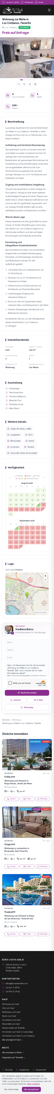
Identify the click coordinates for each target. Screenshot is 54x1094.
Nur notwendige (11, 1089)
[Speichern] (18, 84)
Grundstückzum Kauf (11, 1020)
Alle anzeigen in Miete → (13, 1052)
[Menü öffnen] (49, 10)
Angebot (46, 741)
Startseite (6, 720)
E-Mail (40, 700)
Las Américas (12, 922)
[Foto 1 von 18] (27, 57)
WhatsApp (28, 707)
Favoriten (9, 1070)
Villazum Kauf (8, 1008)
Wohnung (16, 720)
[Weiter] (49, 755)
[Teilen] (29, 84)
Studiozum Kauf (9, 1016)
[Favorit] (44, 767)
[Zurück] (5, 755)
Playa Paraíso (12, 787)
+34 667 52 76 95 (13, 991)
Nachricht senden (28, 693)
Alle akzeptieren (31, 1089)
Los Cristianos (11, 27)
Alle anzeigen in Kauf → (12, 1040)
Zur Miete (24, 27)
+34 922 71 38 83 (13, 987)
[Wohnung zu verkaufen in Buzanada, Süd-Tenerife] (27, 839)
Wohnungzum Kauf (10, 1004)
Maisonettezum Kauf (11, 1024)
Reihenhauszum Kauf (11, 1012)
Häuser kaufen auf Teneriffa (13, 1028)
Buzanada (11, 855)
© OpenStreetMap (40, 612)
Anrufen (17, 700)
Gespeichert (41, 1070)
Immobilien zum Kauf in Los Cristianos (18, 1036)
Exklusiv (37, 809)
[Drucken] (35, 84)
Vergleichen (24, 1070)
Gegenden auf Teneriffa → (13, 1057)
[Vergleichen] (24, 84)
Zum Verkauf (35, 741)
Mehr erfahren (33, 1084)
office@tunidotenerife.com (17, 983)
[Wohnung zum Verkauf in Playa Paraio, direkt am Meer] (27, 771)
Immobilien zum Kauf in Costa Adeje (17, 1032)
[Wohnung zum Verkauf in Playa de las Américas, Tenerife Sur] (27, 906)
